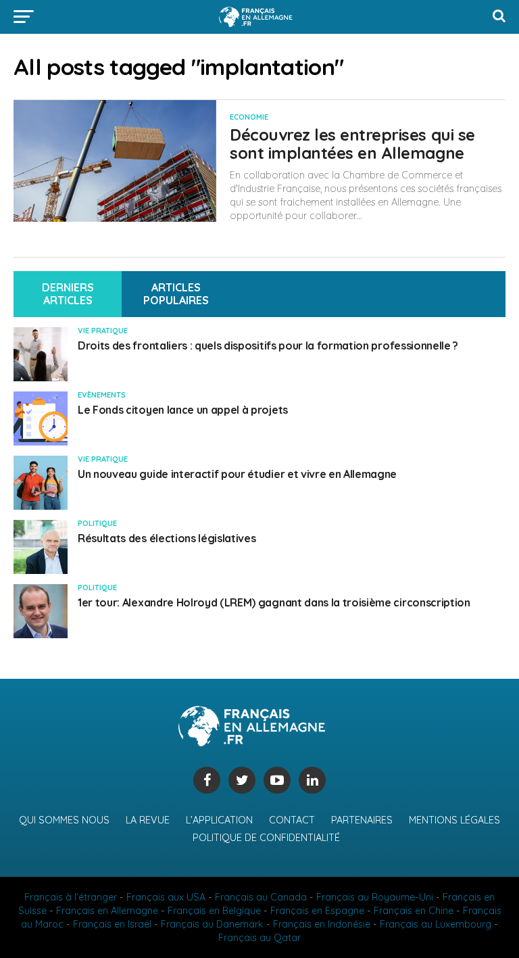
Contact (292, 820)
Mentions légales (454, 820)
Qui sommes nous (64, 820)
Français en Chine (413, 911)
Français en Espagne (317, 911)
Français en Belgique (214, 911)
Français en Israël (112, 924)
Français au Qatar (259, 938)
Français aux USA (165, 897)
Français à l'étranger (70, 897)
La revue (148, 820)
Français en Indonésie (321, 924)
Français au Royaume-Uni (374, 897)
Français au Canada (261, 897)
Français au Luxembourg (435, 924)
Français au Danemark (212, 924)
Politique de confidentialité (266, 838)
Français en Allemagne (107, 911)
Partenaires (362, 820)
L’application (219, 820)
